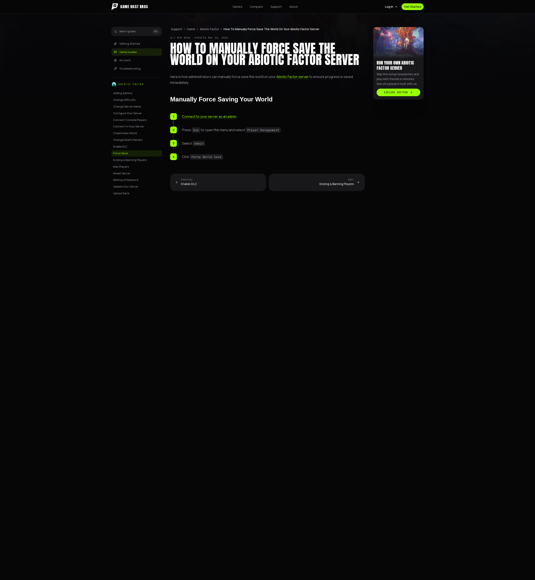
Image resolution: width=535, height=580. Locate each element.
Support (276, 7)
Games (237, 7)
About (293, 7)
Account (125, 60)
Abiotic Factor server (292, 76)
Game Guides (128, 52)
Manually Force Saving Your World (221, 99)
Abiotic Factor (209, 29)
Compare (256, 7)
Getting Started (129, 43)
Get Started (412, 7)
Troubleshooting (130, 68)
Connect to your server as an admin (209, 116)
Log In (389, 7)
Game (191, 29)
